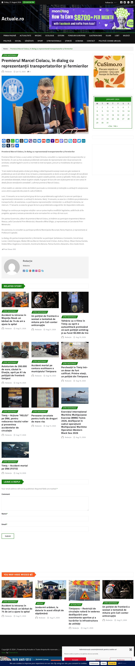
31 (108, 123)
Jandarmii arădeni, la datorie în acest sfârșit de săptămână (49, 610)
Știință (68, 41)
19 (118, 115)
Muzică (126, 35)
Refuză (98, 660)
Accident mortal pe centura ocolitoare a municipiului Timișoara (43, 368)
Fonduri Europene (77, 35)
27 (123, 119)
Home (5, 49)
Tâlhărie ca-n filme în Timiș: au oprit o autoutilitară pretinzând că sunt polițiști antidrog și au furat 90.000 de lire (74, 326)
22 (97, 119)
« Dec (110, 126)
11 (113, 111)
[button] (131, 649)
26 (118, 119)
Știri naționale (54, 41)
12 (118, 111)
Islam (108, 35)
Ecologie (49, 35)
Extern (61, 35)
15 (97, 115)
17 (108, 115)
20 (123, 115)
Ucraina (79, 41)
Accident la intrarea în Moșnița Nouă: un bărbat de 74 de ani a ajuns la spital (14, 319)
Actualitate (25, 35)
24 (108, 119)
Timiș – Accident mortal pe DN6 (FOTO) (15, 467)
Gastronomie (95, 35)
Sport (40, 41)
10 (108, 111)
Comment (6, 494)
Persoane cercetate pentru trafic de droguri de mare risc (44, 418)
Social (18, 41)
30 (102, 123)
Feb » (116, 126)
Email (4, 524)
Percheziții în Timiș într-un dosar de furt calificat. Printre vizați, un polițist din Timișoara (74, 372)
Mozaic (38, 35)
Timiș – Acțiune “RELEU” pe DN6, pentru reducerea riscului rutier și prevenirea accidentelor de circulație (15, 423)
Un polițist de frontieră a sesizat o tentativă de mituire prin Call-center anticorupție (45, 320)
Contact (91, 41)
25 (113, 119)
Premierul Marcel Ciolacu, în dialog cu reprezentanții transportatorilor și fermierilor (41, 49)
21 (128, 115)
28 (128, 119)
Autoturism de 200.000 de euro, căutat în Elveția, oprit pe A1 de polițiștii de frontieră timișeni (14, 372)
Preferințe (121, 660)
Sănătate (29, 41)
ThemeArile (13, 652)
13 (123, 111)
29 (97, 123)
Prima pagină (9, 35)
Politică (7, 41)
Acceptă (75, 660)
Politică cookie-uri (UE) (110, 41)
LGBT (117, 35)
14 (128, 111)
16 (102, 115)
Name (5, 514)
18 (113, 115)
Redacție (8, 72)
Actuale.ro (13, 18)
